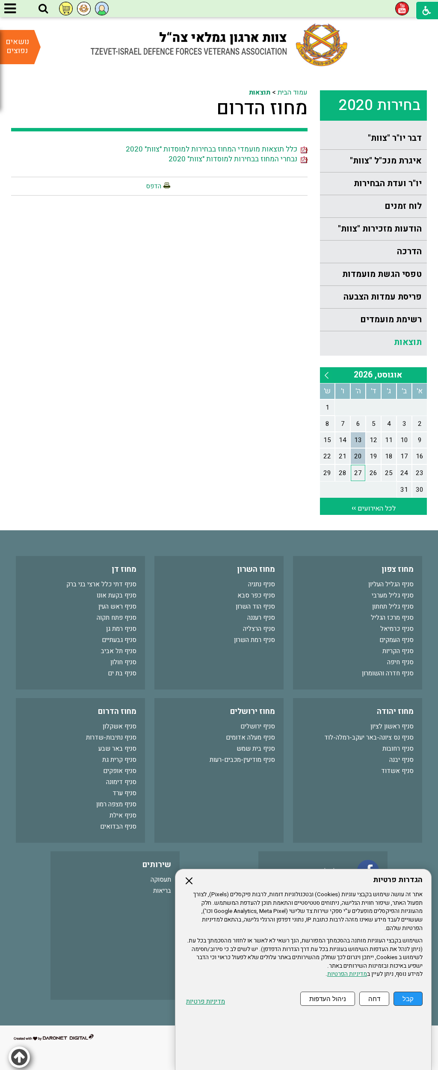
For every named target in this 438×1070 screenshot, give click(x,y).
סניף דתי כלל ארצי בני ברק (101, 584)
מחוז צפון (398, 569)
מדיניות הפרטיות (347, 974)
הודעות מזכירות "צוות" (380, 229)
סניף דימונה (121, 782)
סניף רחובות (398, 748)
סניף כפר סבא (256, 595)
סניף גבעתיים (119, 640)
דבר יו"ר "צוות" (395, 138)
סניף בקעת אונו (116, 595)
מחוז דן (124, 569)
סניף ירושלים (257, 726)
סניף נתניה (261, 584)
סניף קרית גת (119, 759)
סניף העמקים (396, 640)
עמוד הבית (293, 92)
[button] (43, 9)
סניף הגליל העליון (391, 584)
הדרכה (409, 251)
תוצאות (408, 342)
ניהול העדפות (327, 998)
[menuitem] (373, 138)
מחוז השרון (256, 569)
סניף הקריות (398, 651)
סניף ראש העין (117, 606)
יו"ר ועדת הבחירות (388, 183)
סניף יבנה (401, 759)
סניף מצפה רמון (116, 804)
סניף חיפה (400, 662)
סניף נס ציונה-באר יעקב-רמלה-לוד (369, 737)
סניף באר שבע (117, 748)
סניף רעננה (261, 617)
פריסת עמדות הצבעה (382, 297)
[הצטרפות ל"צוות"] (84, 8)
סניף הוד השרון (255, 606)
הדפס (153, 186)
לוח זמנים (403, 206)
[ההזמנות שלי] (66, 8)
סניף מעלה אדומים (250, 737)
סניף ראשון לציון (392, 726)
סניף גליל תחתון (393, 606)
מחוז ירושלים (252, 711)
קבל (408, 998)
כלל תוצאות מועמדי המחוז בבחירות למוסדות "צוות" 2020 (213, 149)
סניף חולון (123, 662)
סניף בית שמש (256, 748)
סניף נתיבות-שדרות (111, 737)
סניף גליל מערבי (393, 595)
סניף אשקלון (119, 726)
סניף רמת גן (121, 628)
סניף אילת (123, 815)
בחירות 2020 (379, 105)
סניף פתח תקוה (116, 617)
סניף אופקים (119, 771)
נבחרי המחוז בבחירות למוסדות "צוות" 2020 (235, 159)
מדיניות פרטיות (205, 1002)
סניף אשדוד (397, 771)
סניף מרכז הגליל (392, 617)
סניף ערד (124, 793)
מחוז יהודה (395, 711)
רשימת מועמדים (391, 319)
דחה (374, 998)
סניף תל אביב (118, 651)
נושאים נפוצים (17, 46)
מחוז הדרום (262, 108)
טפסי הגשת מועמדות (382, 274)
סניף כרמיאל (397, 628)
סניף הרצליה (259, 628)
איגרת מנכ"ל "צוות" (386, 161)
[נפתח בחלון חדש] (402, 8)
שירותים (156, 865)
